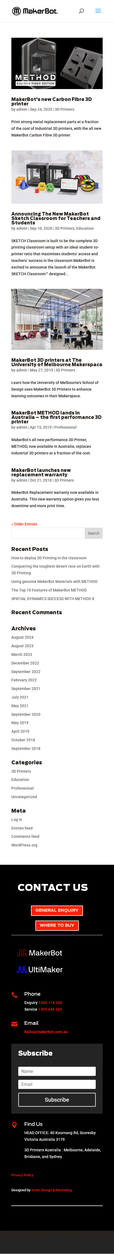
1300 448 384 (50, 1009)
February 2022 (24, 680)
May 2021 (19, 706)
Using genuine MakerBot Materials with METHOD (54, 581)
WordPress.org (24, 845)
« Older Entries (24, 524)
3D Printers (64, 109)
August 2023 (22, 646)
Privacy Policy (22, 1175)
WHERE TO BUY (57, 925)
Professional (65, 427)
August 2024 (22, 637)
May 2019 (19, 722)
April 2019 (20, 731)
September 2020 (25, 714)
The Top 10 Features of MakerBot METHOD (49, 590)
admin (21, 109)
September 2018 (25, 748)
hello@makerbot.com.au (46, 1032)
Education (85, 228)
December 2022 (25, 663)
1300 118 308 (50, 1002)
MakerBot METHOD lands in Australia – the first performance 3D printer (56, 417)
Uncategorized (24, 797)
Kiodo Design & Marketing (51, 1190)
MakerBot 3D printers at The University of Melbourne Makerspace (56, 362)
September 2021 (25, 688)
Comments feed (25, 836)
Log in (16, 819)
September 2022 (25, 671)
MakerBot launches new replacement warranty (41, 472)
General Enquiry (57, 910)
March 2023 (21, 654)
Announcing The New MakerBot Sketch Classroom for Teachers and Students (55, 218)
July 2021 (19, 697)
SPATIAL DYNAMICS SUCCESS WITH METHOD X (52, 598)
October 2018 (23, 740)
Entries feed (22, 828)
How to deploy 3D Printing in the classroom (49, 558)
